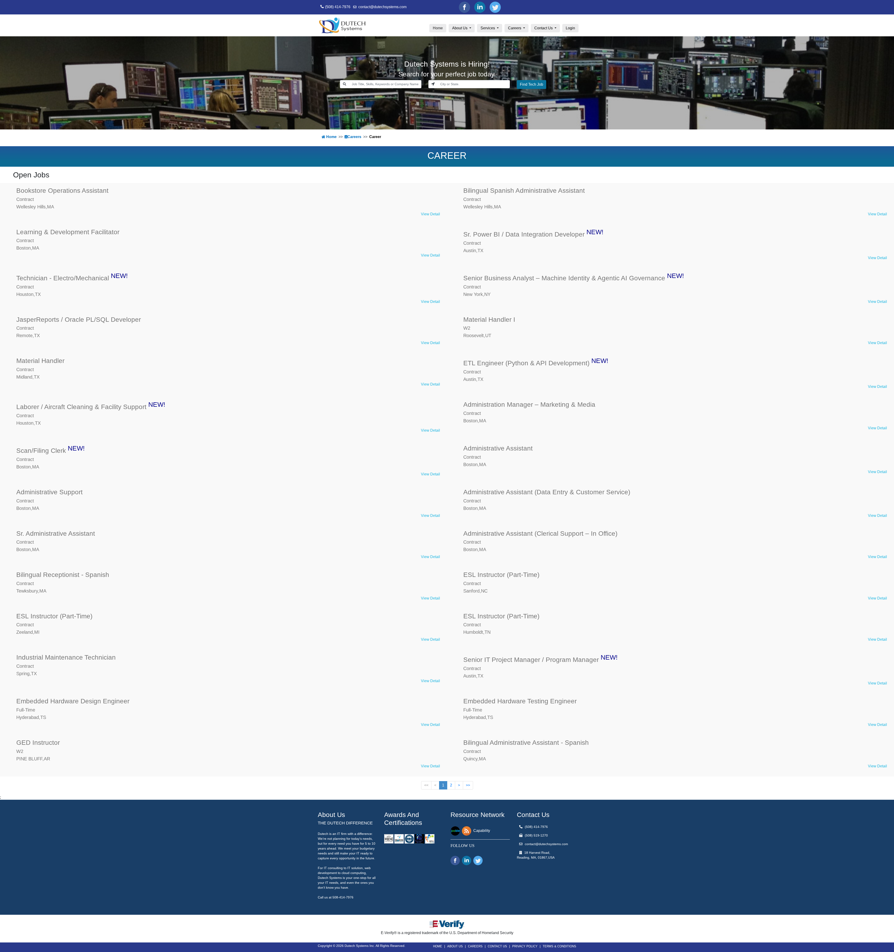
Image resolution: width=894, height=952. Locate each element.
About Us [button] (460, 28)
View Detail (430, 214)
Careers (515, 28)
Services (488, 28)
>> (468, 785)
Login (570, 28)
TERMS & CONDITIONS (559, 946)
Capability (481, 831)
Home (439, 28)
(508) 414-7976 (337, 7)
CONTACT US (497, 946)
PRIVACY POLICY (525, 946)
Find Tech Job (531, 84)
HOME (437, 946)
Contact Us (544, 28)
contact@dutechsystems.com (382, 7)
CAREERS (475, 946)
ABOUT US (455, 946)
